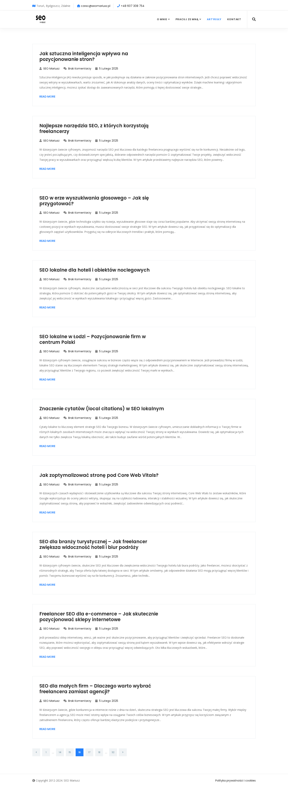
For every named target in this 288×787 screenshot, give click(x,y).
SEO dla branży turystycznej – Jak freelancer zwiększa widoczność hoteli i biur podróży (93, 544)
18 (99, 752)
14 (60, 752)
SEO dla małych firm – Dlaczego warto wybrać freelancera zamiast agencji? (95, 689)
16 (79, 752)
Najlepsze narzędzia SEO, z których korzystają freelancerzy (94, 128)
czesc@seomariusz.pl (95, 6)
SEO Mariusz (51, 68)
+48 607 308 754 (132, 6)
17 (89, 752)
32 (113, 752)
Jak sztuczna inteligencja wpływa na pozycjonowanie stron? (83, 56)
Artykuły (214, 19)
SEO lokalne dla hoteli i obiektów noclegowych (94, 270)
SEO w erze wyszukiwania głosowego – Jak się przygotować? (94, 201)
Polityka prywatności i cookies (235, 780)
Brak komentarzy (79, 68)
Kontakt (234, 19)
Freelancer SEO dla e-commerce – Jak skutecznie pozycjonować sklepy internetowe (98, 617)
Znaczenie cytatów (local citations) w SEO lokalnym (101, 408)
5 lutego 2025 (108, 68)
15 (70, 752)
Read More (47, 96)
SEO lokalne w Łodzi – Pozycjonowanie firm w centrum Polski (92, 339)
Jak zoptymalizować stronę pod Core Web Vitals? (98, 475)
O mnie (162, 19)
